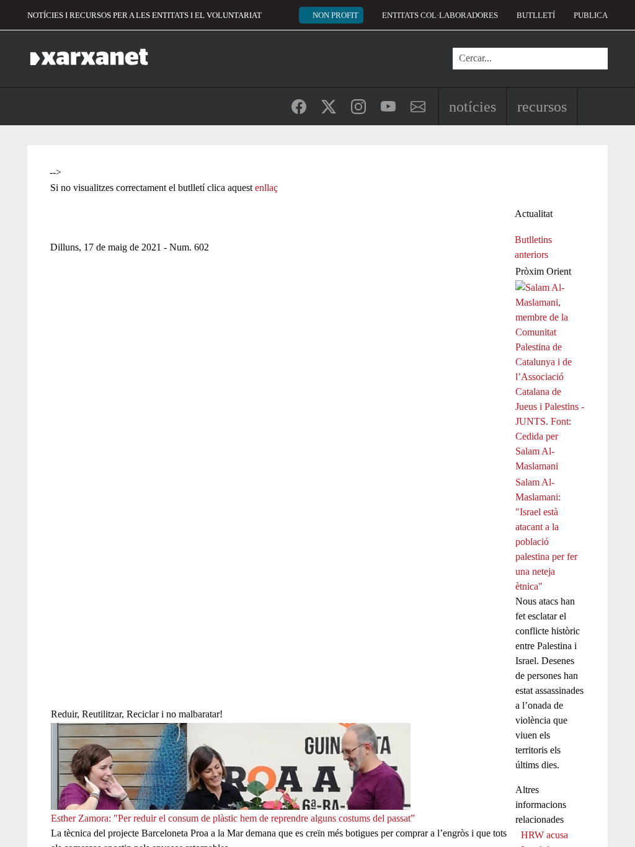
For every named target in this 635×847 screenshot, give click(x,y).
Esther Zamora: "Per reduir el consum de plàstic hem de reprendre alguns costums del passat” (233, 818)
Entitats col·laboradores (440, 15)
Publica (591, 15)
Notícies (472, 107)
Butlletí (536, 15)
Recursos (542, 107)
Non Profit (335, 15)
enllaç (266, 187)
